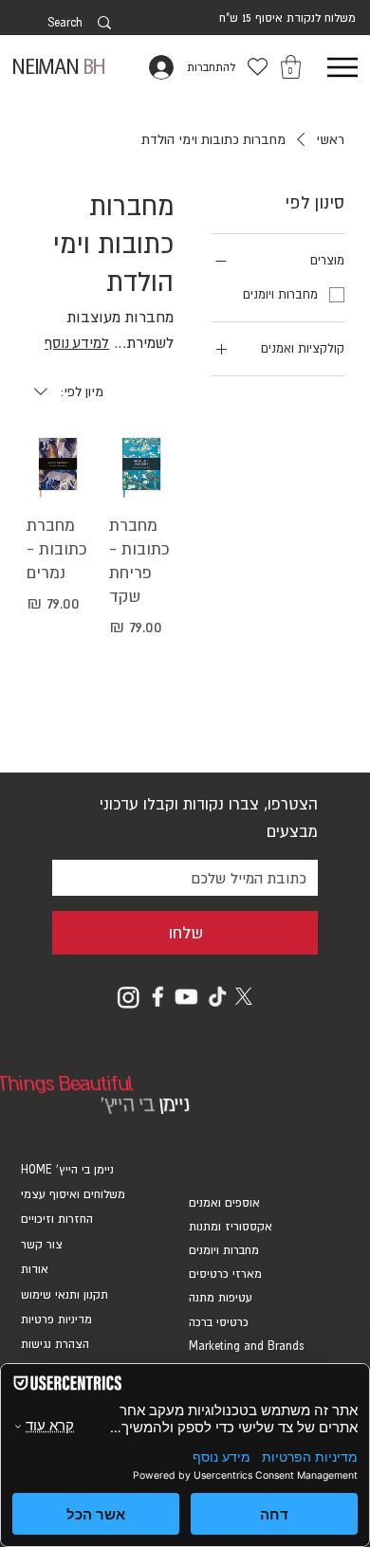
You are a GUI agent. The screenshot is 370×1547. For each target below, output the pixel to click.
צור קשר (42, 1244)
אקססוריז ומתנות (230, 1226)
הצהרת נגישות (55, 1344)
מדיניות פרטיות (56, 1319)
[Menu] (342, 66)
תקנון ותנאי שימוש (64, 1294)
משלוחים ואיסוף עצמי (73, 1194)
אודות (34, 1269)
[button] (291, 67)
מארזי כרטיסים (225, 1274)
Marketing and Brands (246, 1346)
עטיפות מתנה (220, 1297)
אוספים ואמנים (224, 1203)
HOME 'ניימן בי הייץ (67, 1169)
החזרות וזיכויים (57, 1219)
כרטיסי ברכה (219, 1322)
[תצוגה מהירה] (141, 467)
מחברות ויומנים (224, 1250)
